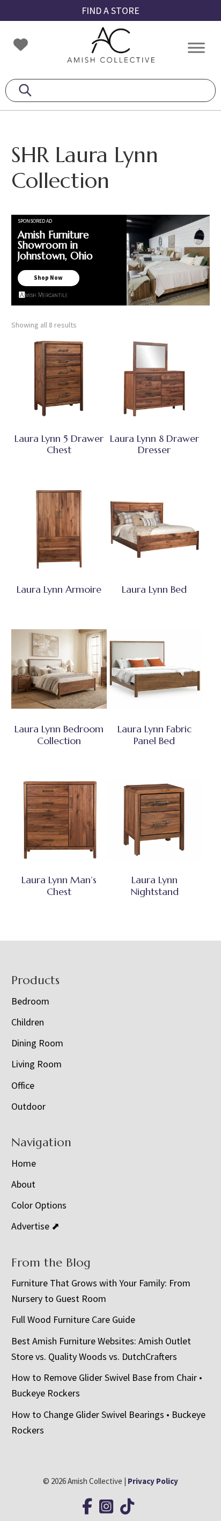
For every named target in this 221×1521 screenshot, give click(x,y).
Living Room (36, 1064)
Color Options (39, 1205)
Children (27, 1022)
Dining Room (37, 1043)
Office (22, 1085)
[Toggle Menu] (196, 47)
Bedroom (30, 1001)
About (23, 1184)
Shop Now (48, 277)
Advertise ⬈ (35, 1226)
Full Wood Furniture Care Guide (73, 1319)
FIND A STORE (110, 10)
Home (23, 1163)
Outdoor (28, 1106)
